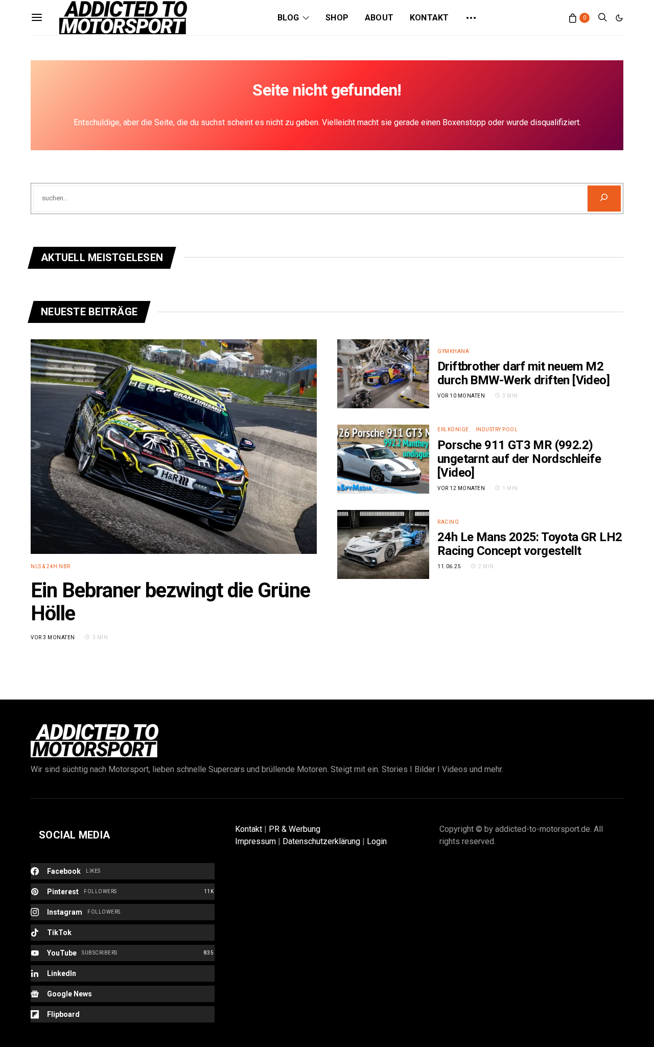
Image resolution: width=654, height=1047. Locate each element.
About (379, 17)
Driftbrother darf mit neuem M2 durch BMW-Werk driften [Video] (523, 373)
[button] (619, 18)
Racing (448, 522)
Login (377, 841)
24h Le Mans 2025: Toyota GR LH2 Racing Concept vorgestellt (529, 544)
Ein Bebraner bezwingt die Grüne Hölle (170, 601)
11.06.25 (449, 566)
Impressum (255, 841)
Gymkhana (453, 351)
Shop (336, 17)
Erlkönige (453, 429)
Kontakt (429, 17)
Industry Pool (497, 429)
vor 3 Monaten (53, 637)
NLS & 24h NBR (51, 566)
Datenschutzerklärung (321, 841)
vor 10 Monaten (461, 396)
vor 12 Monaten (461, 488)
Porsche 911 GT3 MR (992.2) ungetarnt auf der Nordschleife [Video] (519, 459)
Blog (288, 17)
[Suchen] (604, 198)
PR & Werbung (294, 829)
